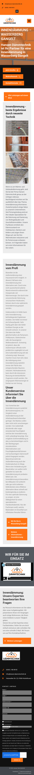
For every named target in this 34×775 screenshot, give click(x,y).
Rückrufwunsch (8, 722)
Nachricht (4, 713)
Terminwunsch (7, 724)
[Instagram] (17, 11)
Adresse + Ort (5, 707)
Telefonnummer (6, 701)
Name (4, 689)
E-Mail (4, 695)
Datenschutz (5, 728)
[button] (29, 21)
